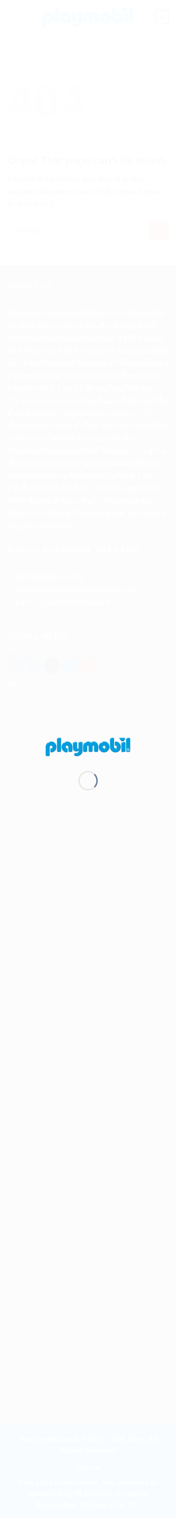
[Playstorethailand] (88, 746)
